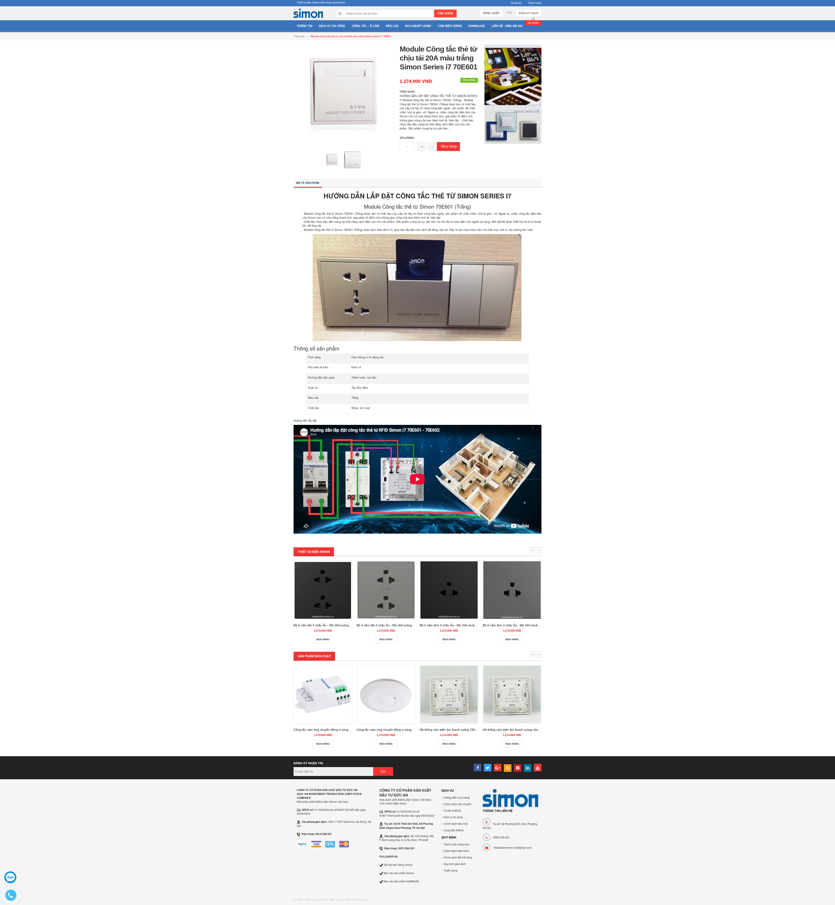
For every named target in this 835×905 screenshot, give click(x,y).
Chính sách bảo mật (455, 823)
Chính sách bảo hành (456, 851)
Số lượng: (407, 137)
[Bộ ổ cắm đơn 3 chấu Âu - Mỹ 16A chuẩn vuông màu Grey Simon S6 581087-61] (512, 590)
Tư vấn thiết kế (452, 810)
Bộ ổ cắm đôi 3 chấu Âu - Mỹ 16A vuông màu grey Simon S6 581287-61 (406, 625)
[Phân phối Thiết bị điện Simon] (308, 14)
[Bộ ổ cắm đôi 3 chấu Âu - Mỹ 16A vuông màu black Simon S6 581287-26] (323, 590)
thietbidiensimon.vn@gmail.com (513, 847)
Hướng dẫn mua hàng (456, 797)
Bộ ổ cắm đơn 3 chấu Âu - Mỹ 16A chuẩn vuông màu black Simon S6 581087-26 (475, 625)
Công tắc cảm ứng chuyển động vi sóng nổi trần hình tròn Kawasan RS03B (408, 729)
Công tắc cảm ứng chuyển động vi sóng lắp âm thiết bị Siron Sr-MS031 (342, 729)
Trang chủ (299, 36)
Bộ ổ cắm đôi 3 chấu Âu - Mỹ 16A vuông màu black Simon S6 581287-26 (344, 625)
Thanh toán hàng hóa (456, 844)
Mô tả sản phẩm (307, 182)
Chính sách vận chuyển (457, 804)
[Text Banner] (513, 126)
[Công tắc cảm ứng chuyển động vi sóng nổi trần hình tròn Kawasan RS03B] (386, 694)
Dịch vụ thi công (453, 817)
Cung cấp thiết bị (454, 830)
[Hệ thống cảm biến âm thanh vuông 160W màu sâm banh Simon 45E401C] (449, 694)
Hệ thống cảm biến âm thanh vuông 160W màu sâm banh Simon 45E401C (471, 729)
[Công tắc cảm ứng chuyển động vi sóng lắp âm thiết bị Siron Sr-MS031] (323, 694)
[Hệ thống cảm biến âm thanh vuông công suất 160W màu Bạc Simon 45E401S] (512, 694)
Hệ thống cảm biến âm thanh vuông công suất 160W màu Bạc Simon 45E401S (537, 729)
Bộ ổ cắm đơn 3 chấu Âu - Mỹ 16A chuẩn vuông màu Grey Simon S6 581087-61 (538, 625)
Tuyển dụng (451, 870)
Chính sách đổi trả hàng (458, 857)
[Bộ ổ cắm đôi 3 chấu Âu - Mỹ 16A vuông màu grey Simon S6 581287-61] (386, 590)
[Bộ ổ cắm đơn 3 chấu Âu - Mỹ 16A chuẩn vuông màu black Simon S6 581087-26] (449, 590)
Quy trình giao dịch (455, 864)
